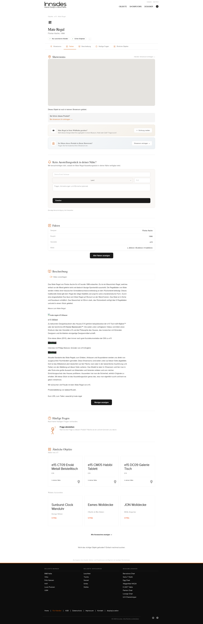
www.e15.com (70, 389)
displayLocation (113, 611)
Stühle (86, 587)
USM (46, 590)
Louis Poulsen (50, 587)
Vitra (46, 577)
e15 (55, 16)
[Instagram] (153, 617)
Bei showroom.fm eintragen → (61, 119)
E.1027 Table (128, 587)
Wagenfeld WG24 (130, 584)
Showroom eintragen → (142, 143)
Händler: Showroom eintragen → (144, 57)
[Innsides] (59, 5)
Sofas (86, 584)
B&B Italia (48, 573)
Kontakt (100, 611)
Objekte (123, 7)
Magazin (149, 2)
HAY (46, 584)
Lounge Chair (128, 594)
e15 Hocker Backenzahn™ (72, 327)
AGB (67, 611)
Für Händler (57, 611)
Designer (148, 7)
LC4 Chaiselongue (129, 597)
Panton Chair (128, 590)
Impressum (90, 611)
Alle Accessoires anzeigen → (101, 534)
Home (47, 611)
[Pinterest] (157, 617)
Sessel (86, 580)
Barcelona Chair (129, 573)
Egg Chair (126, 580)
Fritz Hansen (49, 580)
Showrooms (136, 7)
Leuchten (87, 573)
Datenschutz (77, 611)
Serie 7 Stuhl (128, 577)
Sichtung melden (144, 130)
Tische (86, 577)
